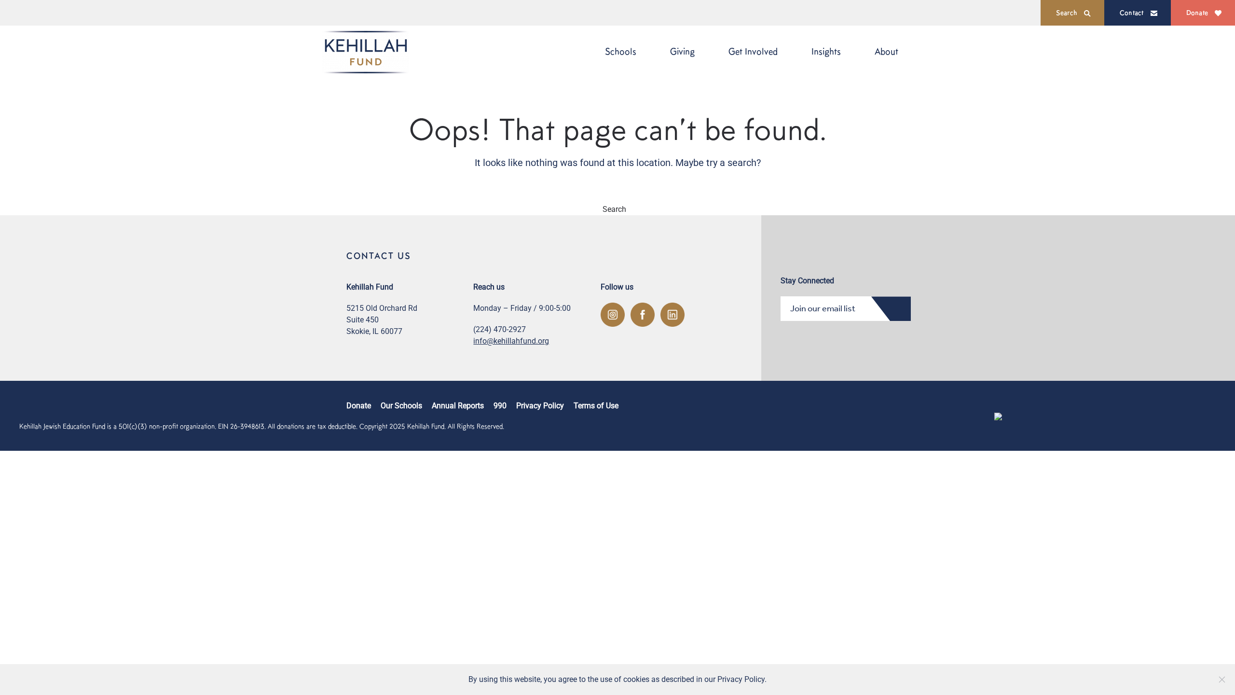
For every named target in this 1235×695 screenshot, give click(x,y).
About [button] (886, 51)
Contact (1132, 12)
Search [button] (1066, 12)
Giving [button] (682, 51)
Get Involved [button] (753, 51)
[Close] (1222, 679)
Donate (1197, 12)
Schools (620, 51)
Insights (826, 51)
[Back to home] (365, 52)
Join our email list (822, 308)
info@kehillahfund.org (511, 341)
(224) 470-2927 (499, 329)
